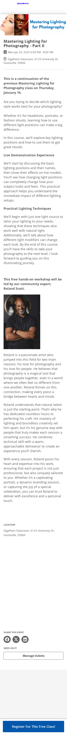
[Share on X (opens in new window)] (16, 639)
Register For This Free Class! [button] (33, 726)
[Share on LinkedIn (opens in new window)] (25, 639)
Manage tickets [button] (33, 656)
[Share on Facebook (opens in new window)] (7, 639)
